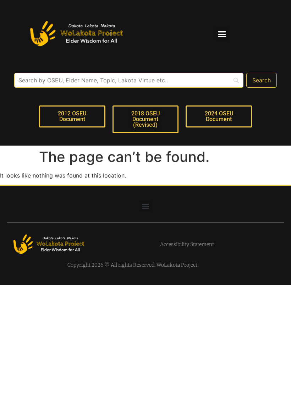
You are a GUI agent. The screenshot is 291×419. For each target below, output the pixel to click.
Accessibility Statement (187, 244)
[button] (222, 33)
